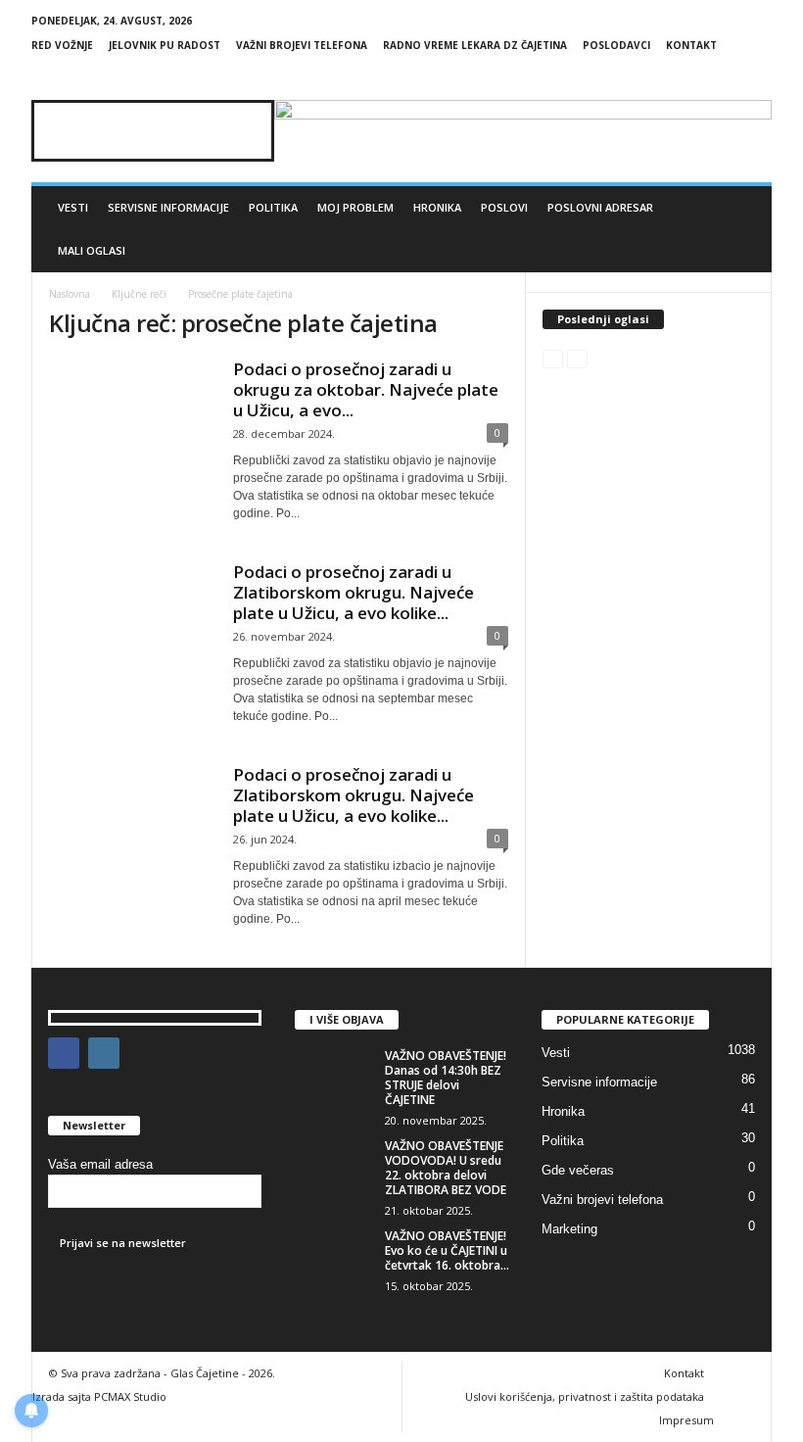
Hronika (437, 207)
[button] (742, 229)
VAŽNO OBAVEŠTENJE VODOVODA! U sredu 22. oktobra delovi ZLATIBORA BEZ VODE (445, 1167)
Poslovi (504, 207)
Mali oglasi (91, 250)
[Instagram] (757, 74)
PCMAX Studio (130, 1396)
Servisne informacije (168, 207)
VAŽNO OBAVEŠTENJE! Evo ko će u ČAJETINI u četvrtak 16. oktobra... (447, 1250)
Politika (273, 207)
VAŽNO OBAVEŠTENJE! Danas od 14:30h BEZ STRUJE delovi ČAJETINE (445, 1077)
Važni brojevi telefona (301, 45)
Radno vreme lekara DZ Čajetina (475, 45)
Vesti (73, 207)
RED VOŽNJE (62, 45)
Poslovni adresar (600, 207)
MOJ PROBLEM (355, 207)
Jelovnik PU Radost (164, 45)
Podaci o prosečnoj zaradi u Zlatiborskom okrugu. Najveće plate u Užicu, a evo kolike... (353, 592)
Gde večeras (578, 1170)
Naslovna (69, 294)
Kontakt (691, 45)
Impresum (686, 1420)
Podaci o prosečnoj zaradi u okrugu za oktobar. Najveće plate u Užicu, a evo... (365, 389)
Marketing (569, 1229)
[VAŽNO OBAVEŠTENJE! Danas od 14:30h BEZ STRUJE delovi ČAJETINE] (334, 1077)
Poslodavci (616, 45)
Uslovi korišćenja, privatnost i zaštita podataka (584, 1396)
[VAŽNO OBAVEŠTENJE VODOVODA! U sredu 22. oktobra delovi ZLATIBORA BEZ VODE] (334, 1167)
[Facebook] (726, 74)
